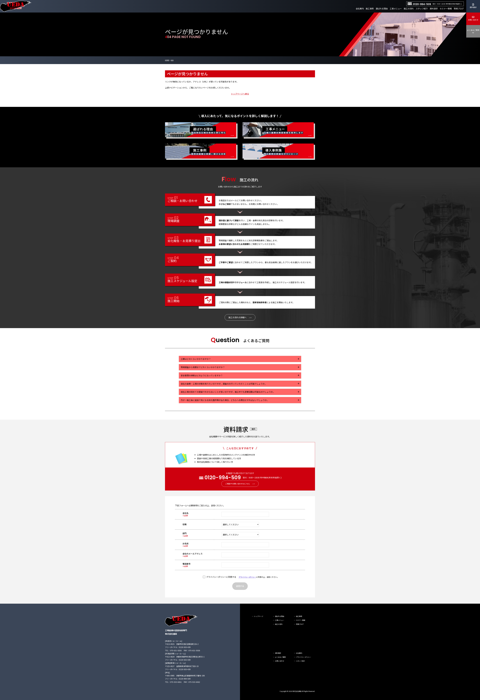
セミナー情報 (446, 8)
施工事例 (370, 8)
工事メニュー (396, 8)
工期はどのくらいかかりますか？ (196, 358)
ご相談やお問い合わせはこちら (237, 483)
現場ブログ (459, 8)
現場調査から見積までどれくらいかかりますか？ (203, 367)
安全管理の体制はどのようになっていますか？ (202, 375)
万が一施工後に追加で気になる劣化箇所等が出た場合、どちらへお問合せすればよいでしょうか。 (225, 400)
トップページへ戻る (240, 93)
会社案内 (360, 8)
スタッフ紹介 (422, 8)
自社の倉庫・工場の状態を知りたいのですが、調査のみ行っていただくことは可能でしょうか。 (224, 383)
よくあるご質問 (473, 30)
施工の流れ (409, 8)
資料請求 (434, 8)
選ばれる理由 (382, 8)
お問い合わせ (473, 20)
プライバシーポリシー (247, 577)
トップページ (258, 616)
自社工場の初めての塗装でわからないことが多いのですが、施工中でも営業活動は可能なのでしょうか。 (228, 391)
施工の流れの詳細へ (237, 317)
